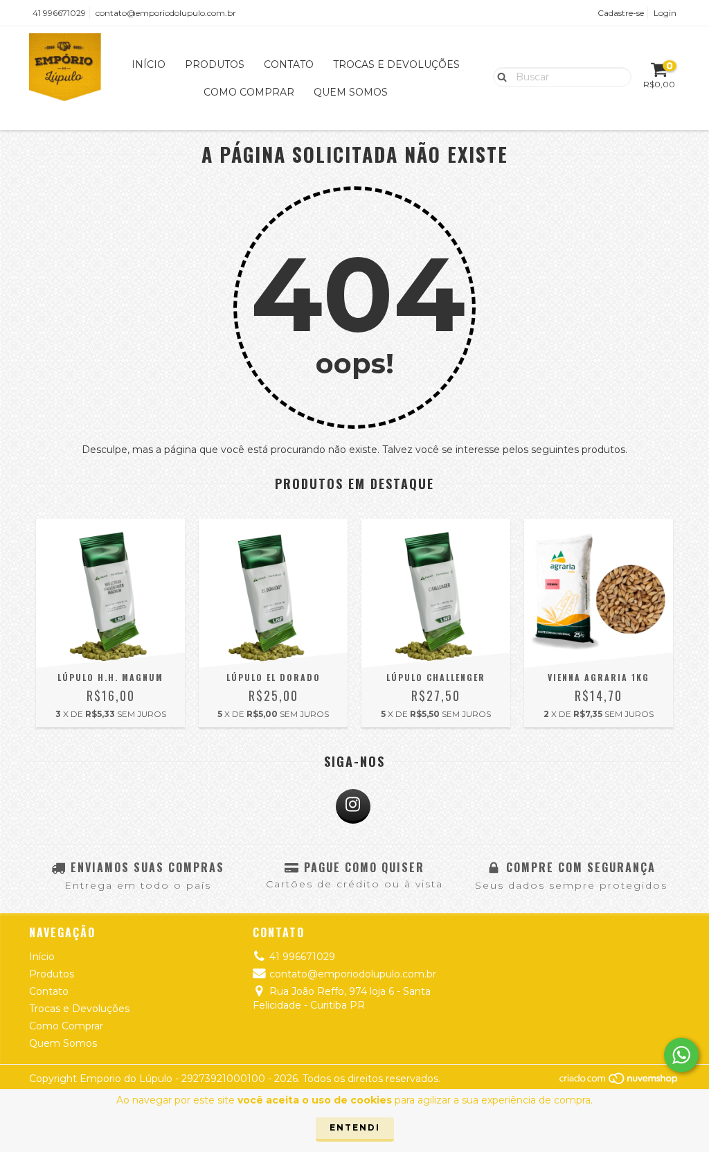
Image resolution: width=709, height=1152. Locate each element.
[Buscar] (499, 76)
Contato (289, 64)
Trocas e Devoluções (396, 64)
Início (148, 64)
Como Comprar (249, 92)
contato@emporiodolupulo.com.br (166, 13)
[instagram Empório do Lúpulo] (353, 806)
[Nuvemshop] (619, 1081)
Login (665, 13)
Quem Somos (351, 92)
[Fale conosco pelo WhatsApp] (681, 1055)
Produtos (214, 64)
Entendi (355, 1127)
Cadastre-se (621, 13)
